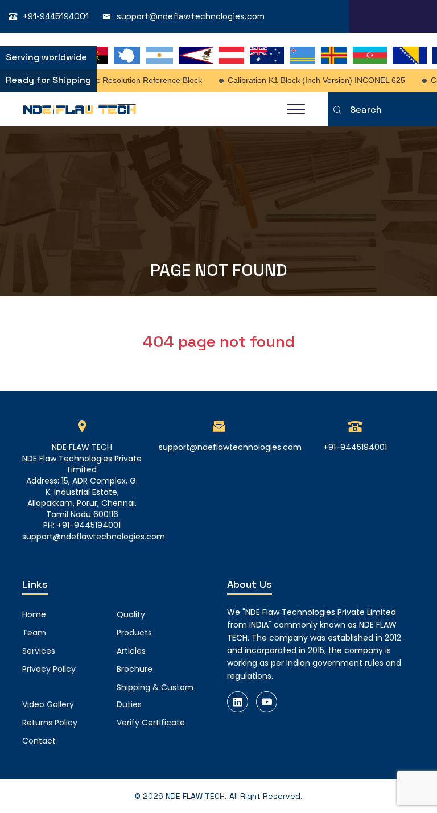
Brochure (134, 669)
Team (34, 632)
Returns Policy (49, 722)
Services (38, 651)
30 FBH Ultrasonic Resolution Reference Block (113, 80)
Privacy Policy (49, 669)
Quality (131, 614)
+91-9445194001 (56, 16)
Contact (39, 740)
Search (366, 109)
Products (134, 632)
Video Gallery (48, 704)
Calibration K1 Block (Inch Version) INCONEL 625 (311, 80)
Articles (131, 651)
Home (34, 614)
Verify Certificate (151, 722)
